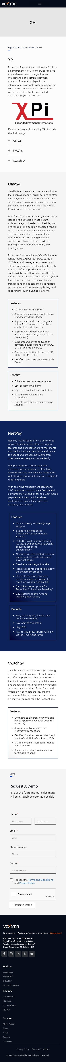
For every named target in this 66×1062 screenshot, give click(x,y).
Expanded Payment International (23, 47)
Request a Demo (22, 904)
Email (14, 830)
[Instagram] (11, 954)
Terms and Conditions (40, 879)
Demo (14, 863)
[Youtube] (32, 954)
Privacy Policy (27, 882)
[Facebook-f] (4, 954)
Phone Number (18, 846)
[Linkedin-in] (18, 954)
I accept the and (33, 881)
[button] (40, 3)
